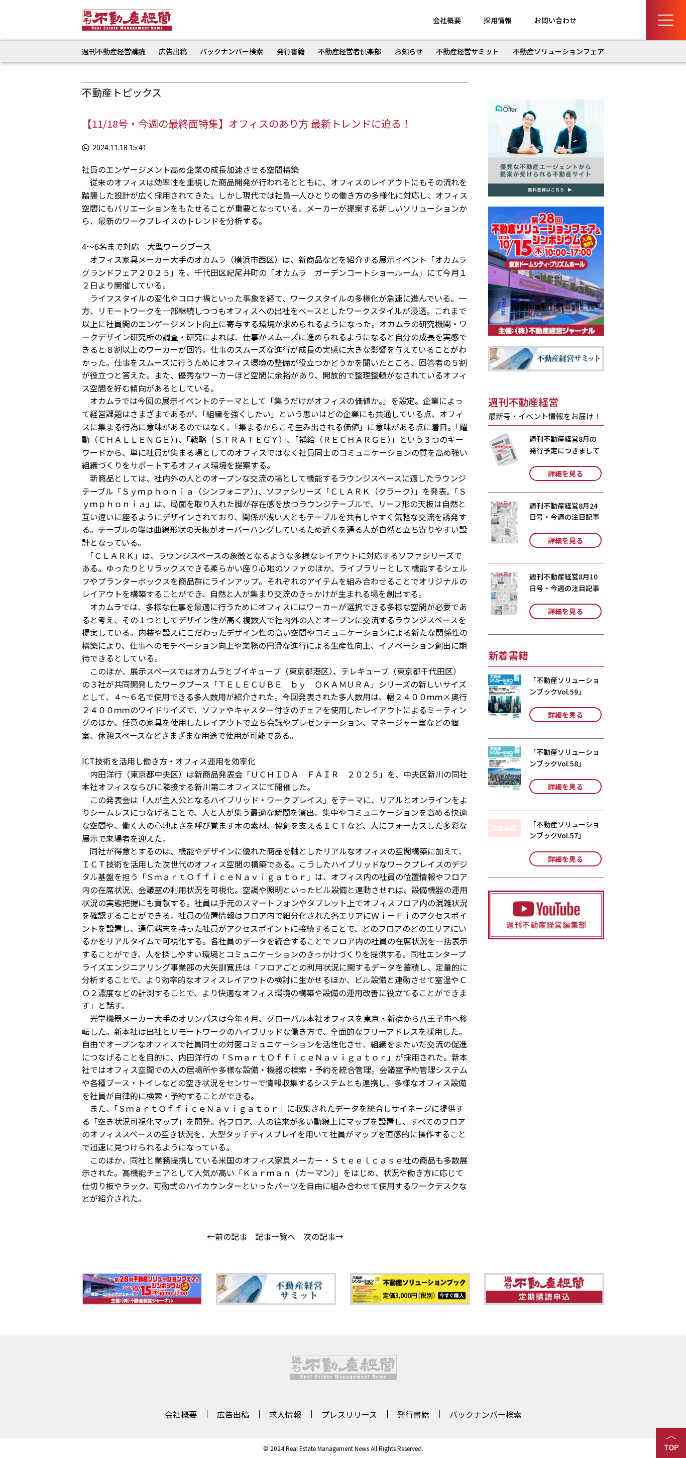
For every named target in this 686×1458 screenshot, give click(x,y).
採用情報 (498, 20)
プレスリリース (349, 1414)
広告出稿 (173, 51)
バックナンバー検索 (231, 51)
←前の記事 (227, 1236)
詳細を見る (565, 473)
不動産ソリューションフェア (558, 51)
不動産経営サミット (467, 51)
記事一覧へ (275, 1236)
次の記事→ (323, 1236)
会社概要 (447, 20)
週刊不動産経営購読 (113, 51)
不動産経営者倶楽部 (349, 51)
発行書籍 (291, 51)
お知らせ (409, 51)
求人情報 (285, 1414)
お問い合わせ (555, 20)
